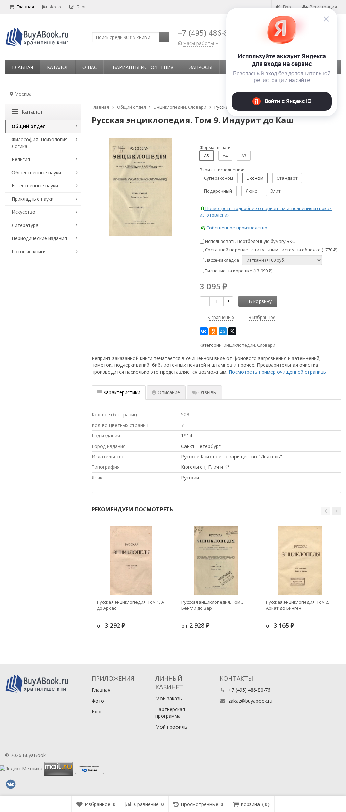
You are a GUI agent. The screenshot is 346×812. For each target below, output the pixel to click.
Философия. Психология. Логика (40, 142)
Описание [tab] (169, 392)
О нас (89, 67)
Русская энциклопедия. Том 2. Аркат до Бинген (297, 605)
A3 (243, 156)
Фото (55, 7)
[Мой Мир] (223, 331)
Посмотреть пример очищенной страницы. (278, 372)
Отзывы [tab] (207, 392)
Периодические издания (39, 238)
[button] (325, 511)
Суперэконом (218, 178)
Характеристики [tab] (121, 392)
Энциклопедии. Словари (249, 345)
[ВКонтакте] (204, 331)
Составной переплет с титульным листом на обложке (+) (270, 250)
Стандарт (287, 178)
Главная (25, 7)
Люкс (251, 191)
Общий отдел (28, 126)
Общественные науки (36, 172)
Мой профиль (171, 727)
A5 (206, 156)
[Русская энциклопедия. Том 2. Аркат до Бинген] (300, 560)
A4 (225, 156)
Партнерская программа (170, 712)
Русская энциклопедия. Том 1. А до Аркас (130, 605)
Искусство (23, 212)
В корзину (260, 301)
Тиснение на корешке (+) (238, 271)
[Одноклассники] (213, 331)
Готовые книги (28, 251)
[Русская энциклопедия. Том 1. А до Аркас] (131, 560)
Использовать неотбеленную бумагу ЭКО (250, 241)
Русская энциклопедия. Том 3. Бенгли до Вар (213, 605)
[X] (232, 331)
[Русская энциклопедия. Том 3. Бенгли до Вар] (215, 560)
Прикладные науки (32, 199)
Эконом (255, 178)
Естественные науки (34, 185)
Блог (81, 7)
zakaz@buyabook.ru (250, 700)
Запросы (200, 67)
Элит (275, 191)
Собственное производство (236, 228)
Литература (25, 225)
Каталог (58, 67)
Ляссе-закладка (221, 260)
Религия (20, 159)
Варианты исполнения (143, 67)
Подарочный (218, 191)
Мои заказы (169, 698)
